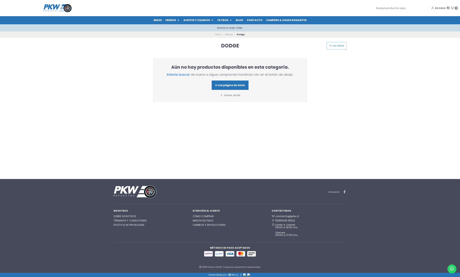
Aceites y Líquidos (196, 20)
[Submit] (373, 8)
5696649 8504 (285, 220)
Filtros (223, 20)
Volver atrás (231, 95)
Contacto (255, 20)
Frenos (170, 20)
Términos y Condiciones (130, 220)
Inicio (158, 20)
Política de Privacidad (129, 225)
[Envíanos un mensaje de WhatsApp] (451, 268)
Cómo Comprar (203, 216)
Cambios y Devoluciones (209, 225)
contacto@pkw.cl (287, 216)
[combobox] (398, 8)
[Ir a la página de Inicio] (57, 8)
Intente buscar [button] (178, 74)
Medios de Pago (203, 220)
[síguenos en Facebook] (448, 8)
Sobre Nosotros (125, 216)
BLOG (239, 20)
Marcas (229, 34)
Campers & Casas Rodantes (286, 20)
